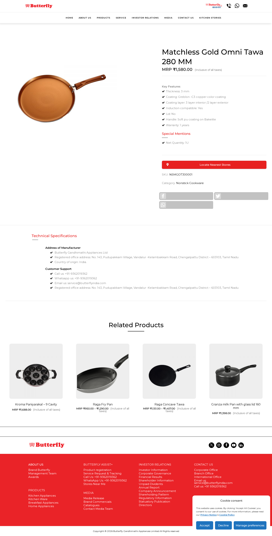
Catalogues (91, 505)
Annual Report (149, 487)
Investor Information (153, 470)
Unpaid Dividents (151, 484)
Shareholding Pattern (154, 494)
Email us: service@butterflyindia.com (213, 482)
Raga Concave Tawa (169, 404)
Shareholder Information (156, 480)
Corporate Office (206, 470)
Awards (33, 477)
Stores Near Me (94, 484)
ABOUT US (35, 464)
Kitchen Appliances (42, 495)
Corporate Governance (155, 473)
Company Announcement (157, 491)
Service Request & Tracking (102, 473)
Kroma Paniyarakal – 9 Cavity (36, 404)
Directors (145, 505)
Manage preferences (250, 525)
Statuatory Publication (154, 501)
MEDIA (88, 493)
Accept (205, 525)
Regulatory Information (155, 498)
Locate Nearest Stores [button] (215, 164)
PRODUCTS (36, 490)
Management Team (42, 473)
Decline (223, 525)
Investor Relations (155, 464)
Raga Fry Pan (103, 404)
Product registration (97, 470)
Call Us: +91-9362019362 (100, 477)
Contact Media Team (98, 508)
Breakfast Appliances (43, 502)
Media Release (93, 498)
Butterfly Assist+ (98, 464)
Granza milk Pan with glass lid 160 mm (236, 406)
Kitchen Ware (38, 499)
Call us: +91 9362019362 (210, 486)
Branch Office (204, 473)
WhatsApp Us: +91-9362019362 (105, 480)
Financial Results (150, 477)
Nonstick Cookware (190, 183)
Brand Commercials (97, 501)
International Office (207, 477)
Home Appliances (41, 506)
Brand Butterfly (39, 470)
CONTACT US (203, 464)
